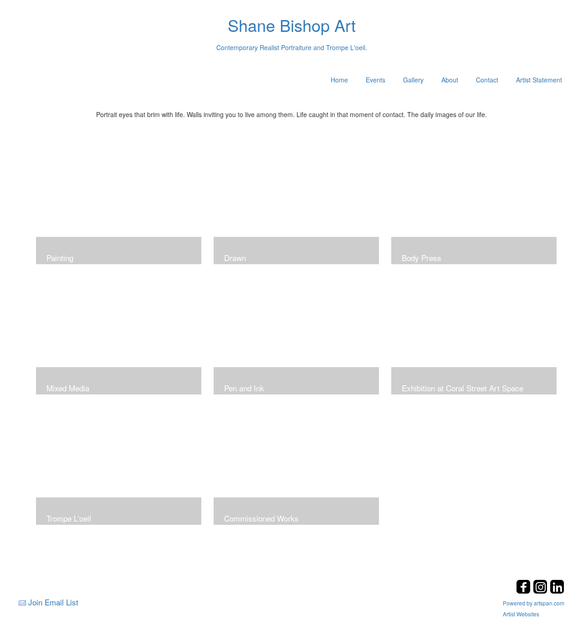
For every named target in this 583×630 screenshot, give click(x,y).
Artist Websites (521, 614)
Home (339, 79)
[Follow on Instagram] (541, 591)
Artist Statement (539, 79)
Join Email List (53, 602)
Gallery (413, 79)
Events (375, 79)
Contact (487, 79)
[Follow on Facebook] (524, 591)
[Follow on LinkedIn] (557, 591)
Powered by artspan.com (533, 603)
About (449, 79)
